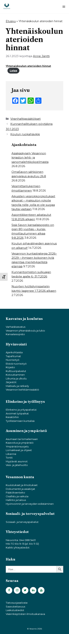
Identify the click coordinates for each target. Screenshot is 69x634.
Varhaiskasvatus (15, 326)
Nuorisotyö (12, 359)
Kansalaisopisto (15, 334)
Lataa (13, 70)
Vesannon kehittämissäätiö (22, 389)
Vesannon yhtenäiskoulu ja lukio (25, 330)
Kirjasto (10, 367)
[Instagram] (17, 590)
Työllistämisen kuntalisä (20, 420)
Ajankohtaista (14, 352)
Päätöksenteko (15, 492)
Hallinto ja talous (16, 499)
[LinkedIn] (33, 590)
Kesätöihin (12, 417)
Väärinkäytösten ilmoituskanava (25, 613)
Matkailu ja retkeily (17, 385)
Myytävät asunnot (17, 461)
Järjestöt (11, 382)
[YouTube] (41, 590)
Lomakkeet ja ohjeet (19, 450)
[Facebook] (9, 590)
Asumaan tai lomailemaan (22, 439)
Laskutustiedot (15, 610)
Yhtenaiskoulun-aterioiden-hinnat (28, 66)
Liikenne (11, 453)
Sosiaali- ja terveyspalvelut (22, 521)
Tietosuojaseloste (17, 602)
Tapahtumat (13, 356)
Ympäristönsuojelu (17, 446)
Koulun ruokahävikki (25, 134)
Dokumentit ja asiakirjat (20, 488)
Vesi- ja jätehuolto (17, 465)
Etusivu (11, 21)
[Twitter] (25, 590)
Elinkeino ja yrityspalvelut (21, 409)
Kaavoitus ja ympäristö (20, 442)
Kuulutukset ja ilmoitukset (22, 485)
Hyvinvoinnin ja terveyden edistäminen (30, 503)
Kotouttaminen (15, 374)
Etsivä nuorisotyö (16, 363)
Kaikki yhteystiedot (18, 547)
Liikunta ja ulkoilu (16, 378)
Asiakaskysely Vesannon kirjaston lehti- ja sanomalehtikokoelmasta (30, 157)
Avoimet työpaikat (17, 413)
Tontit (9, 457)
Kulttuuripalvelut (16, 371)
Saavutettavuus (15, 606)
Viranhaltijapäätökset (25, 118)
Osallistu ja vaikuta (17, 496)
